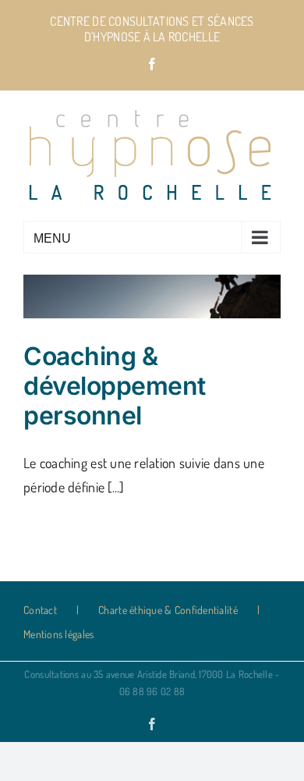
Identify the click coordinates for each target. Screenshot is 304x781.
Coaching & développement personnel (114, 386)
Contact (40, 609)
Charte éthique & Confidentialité (168, 609)
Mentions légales (58, 634)
